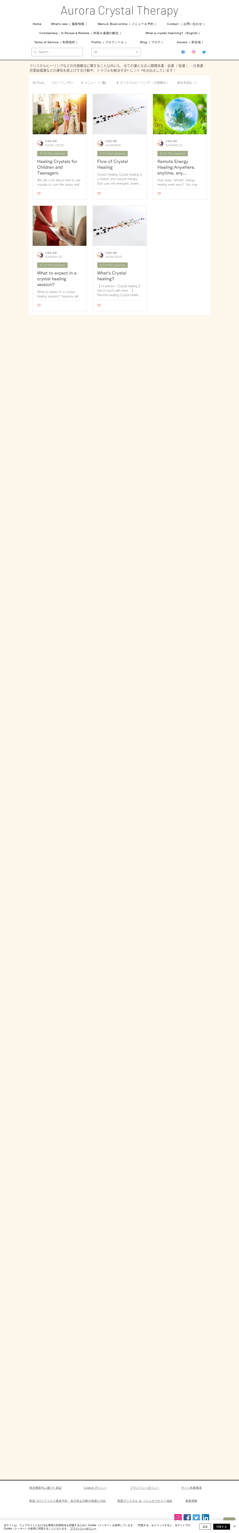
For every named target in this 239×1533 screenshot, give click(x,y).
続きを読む (184, 82)
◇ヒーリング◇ (62, 82)
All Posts (38, 82)
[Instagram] (193, 52)
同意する (221, 1526)
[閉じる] (234, 1526)
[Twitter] (196, 1517)
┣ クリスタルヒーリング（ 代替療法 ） (143, 82)
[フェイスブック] (183, 52)
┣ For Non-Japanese (52, 153)
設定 (205, 1526)
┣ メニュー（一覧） (94, 82)
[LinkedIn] (205, 1517)
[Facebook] (187, 1517)
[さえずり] (204, 52)
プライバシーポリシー (83, 1528)
